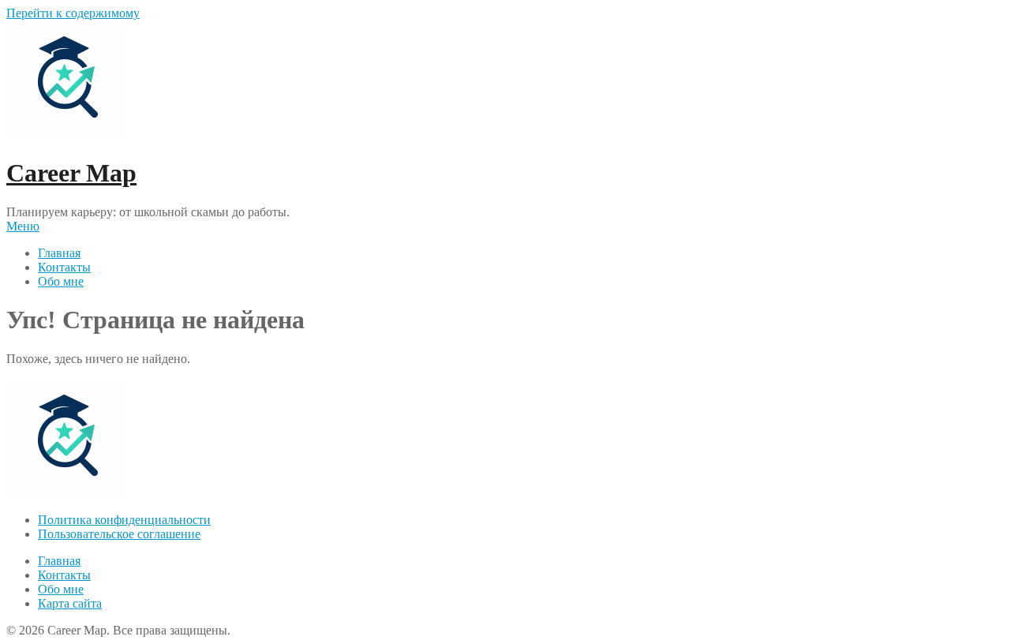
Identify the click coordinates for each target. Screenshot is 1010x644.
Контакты (64, 267)
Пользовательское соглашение (119, 534)
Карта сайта (70, 603)
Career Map (71, 173)
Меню (22, 226)
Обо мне (61, 281)
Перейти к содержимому (73, 13)
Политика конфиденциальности (124, 519)
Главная (59, 253)
